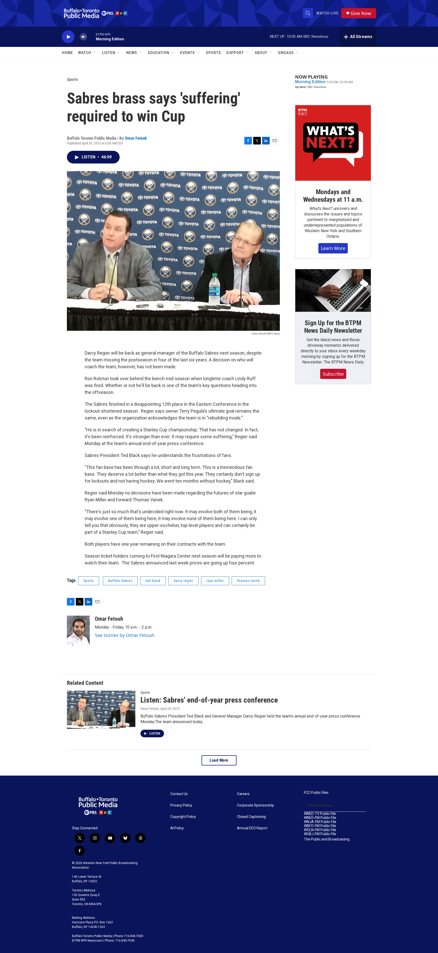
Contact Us (179, 794)
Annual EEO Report (252, 828)
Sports (213, 53)
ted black (152, 581)
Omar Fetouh (136, 138)
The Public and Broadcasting (327, 839)
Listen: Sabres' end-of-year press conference (209, 699)
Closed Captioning (251, 817)
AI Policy (177, 828)
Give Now (361, 13)
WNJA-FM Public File (320, 822)
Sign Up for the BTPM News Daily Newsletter (333, 326)
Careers (243, 794)
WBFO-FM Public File (320, 826)
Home (67, 53)
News (131, 53)
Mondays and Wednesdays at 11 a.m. (333, 195)
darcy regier (183, 581)
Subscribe (333, 374)
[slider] (91, 36)
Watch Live (327, 13)
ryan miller (215, 581)
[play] (68, 37)
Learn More (333, 248)
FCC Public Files (316, 793)
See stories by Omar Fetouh (124, 635)
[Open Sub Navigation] (95, 53)
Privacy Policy (181, 805)
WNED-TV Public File (320, 814)
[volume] (83, 37)
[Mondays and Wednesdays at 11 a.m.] (333, 143)
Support (235, 53)
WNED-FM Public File (320, 818)
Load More (219, 760)
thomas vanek (248, 581)
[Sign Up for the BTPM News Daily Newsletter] (333, 290)
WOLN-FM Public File (320, 830)
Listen (108, 53)
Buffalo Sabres (120, 581)
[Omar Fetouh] (78, 631)
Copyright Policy (183, 817)
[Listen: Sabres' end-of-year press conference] (101, 710)
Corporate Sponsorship (255, 805)
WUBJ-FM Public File (320, 834)
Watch (84, 53)
